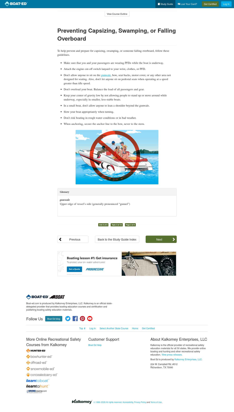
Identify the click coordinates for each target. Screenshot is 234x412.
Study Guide (166, 4)
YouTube (89, 318)
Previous (74, 239)
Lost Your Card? (188, 4)
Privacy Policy (140, 402)
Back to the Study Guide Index (117, 239)
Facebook (75, 318)
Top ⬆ (82, 328)
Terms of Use (156, 402)
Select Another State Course (114, 328)
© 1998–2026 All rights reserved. (108, 402)
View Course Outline (117, 13)
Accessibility (128, 402)
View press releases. (172, 354)
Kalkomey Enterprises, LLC (188, 359)
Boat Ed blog (53, 318)
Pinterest (82, 318)
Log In (226, 4)
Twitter (67, 318)
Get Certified (210, 4)
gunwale (106, 75)
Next (159, 239)
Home (135, 328)
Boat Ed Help (95, 345)
